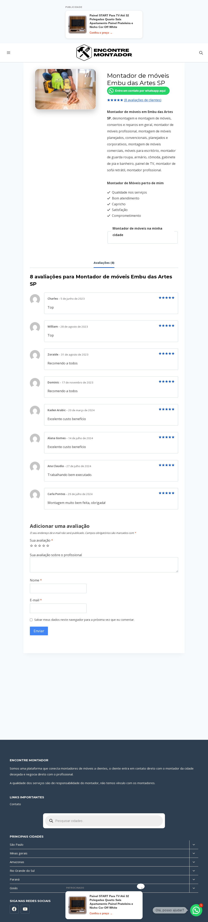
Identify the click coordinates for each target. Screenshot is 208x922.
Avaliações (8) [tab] (104, 263)
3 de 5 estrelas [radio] (39, 545)
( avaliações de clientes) (142, 100)
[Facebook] (14, 909)
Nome (36, 580)
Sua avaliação (41, 540)
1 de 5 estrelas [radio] (31, 545)
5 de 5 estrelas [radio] (47, 545)
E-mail (36, 600)
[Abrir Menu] (8, 53)
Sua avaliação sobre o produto (104, 555)
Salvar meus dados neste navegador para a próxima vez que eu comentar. (84, 620)
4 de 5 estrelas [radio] (43, 545)
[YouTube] (25, 909)
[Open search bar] (201, 52)
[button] (196, 910)
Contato (15, 804)
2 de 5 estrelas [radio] (35, 545)
